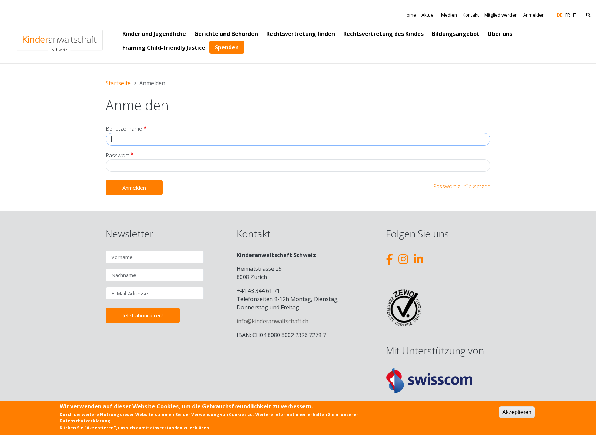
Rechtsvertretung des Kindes (383, 34)
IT (574, 15)
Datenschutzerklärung (85, 420)
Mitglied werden (501, 15)
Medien (449, 15)
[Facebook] (389, 258)
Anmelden (534, 15)
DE (560, 15)
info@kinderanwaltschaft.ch (272, 321)
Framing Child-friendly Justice (163, 47)
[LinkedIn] (418, 258)
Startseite (118, 83)
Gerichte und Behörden (226, 34)
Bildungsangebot (455, 34)
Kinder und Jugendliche (154, 34)
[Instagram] (403, 258)
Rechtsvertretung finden (300, 34)
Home (410, 15)
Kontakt (471, 15)
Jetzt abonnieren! (142, 315)
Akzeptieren (517, 412)
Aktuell (428, 15)
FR (567, 15)
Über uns (500, 34)
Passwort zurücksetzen (461, 186)
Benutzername (124, 128)
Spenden (227, 47)
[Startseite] (59, 31)
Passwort (117, 155)
